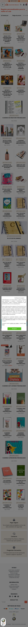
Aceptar (14, 328)
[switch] (3, 625)
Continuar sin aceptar (19, 298)
